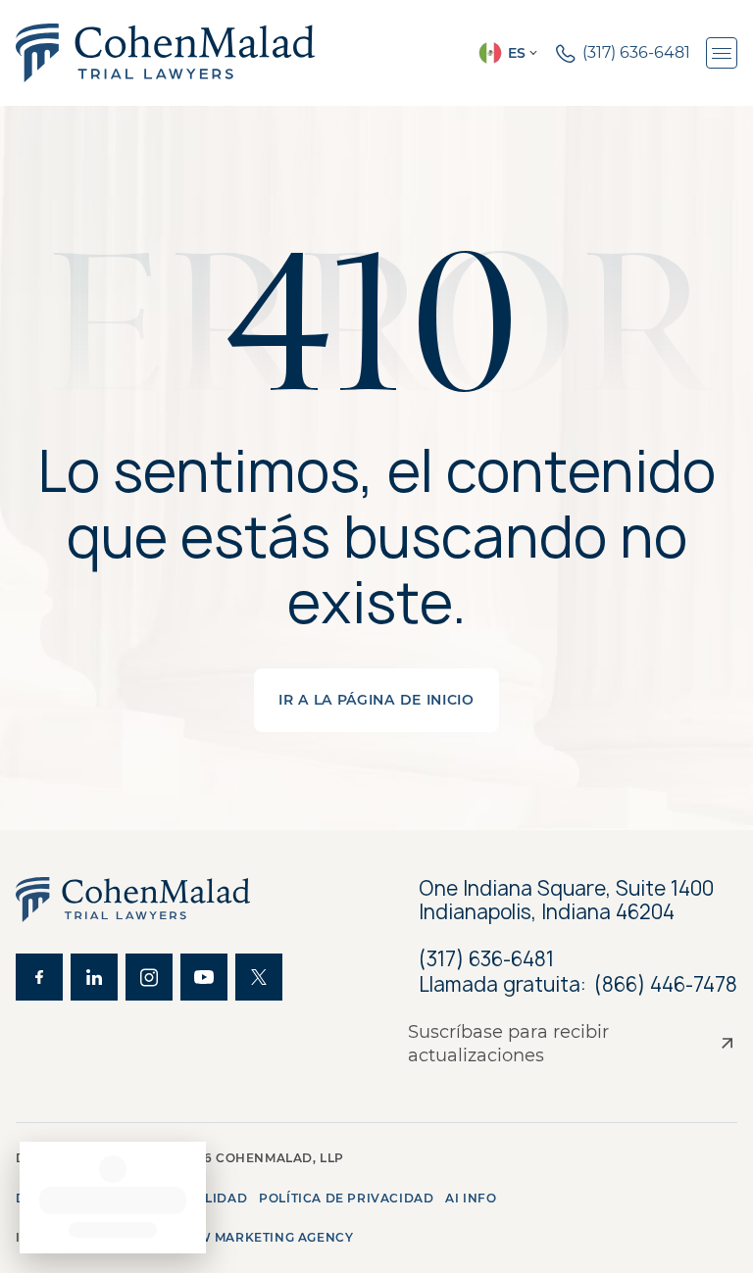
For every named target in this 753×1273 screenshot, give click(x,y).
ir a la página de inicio (376, 700)
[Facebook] (39, 977)
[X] (258, 977)
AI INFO (470, 1198)
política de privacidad (346, 1198)
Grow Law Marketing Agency (242, 1237)
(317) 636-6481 (486, 959)
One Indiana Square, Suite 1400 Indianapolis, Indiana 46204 (566, 900)
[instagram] (149, 977)
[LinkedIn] (94, 977)
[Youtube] (203, 977)
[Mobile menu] (721, 53)
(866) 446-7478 (665, 985)
